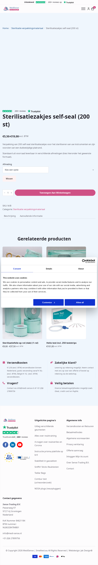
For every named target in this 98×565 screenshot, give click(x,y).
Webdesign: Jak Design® (80, 550)
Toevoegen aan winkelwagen (55, 192)
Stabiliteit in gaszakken (46, 461)
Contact (70, 468)
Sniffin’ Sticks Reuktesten (47, 467)
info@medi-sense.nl (12, 533)
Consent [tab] (17, 269)
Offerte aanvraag (74, 450)
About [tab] (81, 269)
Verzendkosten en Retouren (80, 426)
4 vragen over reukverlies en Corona (48, 443)
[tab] (10, 216)
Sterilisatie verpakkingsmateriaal (27, 28)
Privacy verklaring (75, 444)
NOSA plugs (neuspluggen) (48, 488)
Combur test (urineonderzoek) (43, 481)
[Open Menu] (84, 9)
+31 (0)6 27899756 (11, 538)
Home (6, 28)
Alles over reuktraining (46, 435)
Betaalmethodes (74, 432)
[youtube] (20, 445)
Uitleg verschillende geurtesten (44, 428)
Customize (47, 302)
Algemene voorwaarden (78, 438)
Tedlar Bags (40, 473)
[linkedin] (12, 445)
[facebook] (5, 445)
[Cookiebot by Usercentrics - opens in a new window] (84, 261)
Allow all (80, 302)
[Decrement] (4, 192)
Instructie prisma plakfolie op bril (49, 453)
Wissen (9, 178)
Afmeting (7, 164)
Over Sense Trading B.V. (77, 462)
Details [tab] (49, 269)
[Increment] (11, 192)
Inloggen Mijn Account (77, 456)
